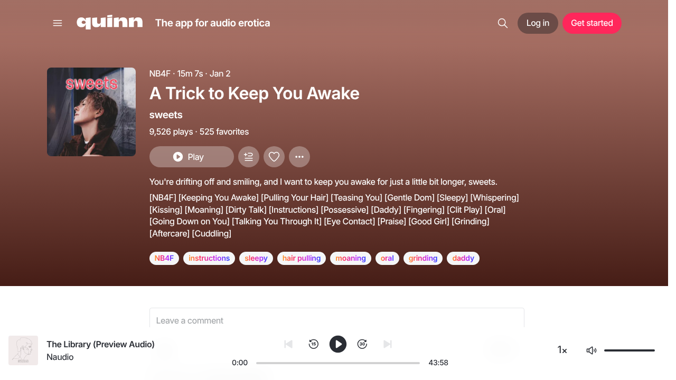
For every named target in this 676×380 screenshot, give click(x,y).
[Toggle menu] (57, 23)
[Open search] (502, 23)
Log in (538, 22)
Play (195, 156)
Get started (592, 22)
